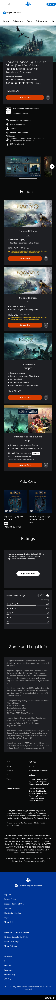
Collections (18, 21)
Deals (29, 21)
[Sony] (50, 999)
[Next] (52, 166)
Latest (6, 21)
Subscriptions (42, 21)
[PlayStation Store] (12, 12)
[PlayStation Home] (28, 4)
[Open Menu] (3, 4)
